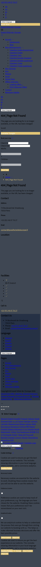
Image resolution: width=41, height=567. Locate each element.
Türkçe (13, 432)
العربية (15, 421)
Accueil (8, 39)
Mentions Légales (12, 92)
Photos (8, 73)
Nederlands (5, 432)
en (6, 9)
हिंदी (27, 426)
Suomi (21, 421)
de (6, 6)
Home (8, 177)
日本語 (32, 432)
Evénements (15, 42)
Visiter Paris (10, 79)
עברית (24, 429)
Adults (3, 148)
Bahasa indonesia (15, 429)
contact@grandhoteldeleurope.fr (14, 229)
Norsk (36, 429)
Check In (4, 143)
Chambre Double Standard (20, 58)
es (6, 12)
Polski (14, 434)
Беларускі (15, 426)
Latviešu (4, 424)
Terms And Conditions (23, 399)
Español (8, 343)
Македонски (13, 424)
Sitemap (35, 396)
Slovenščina (33, 437)
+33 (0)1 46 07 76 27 (9, 2)
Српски (18, 437)
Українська (24, 432)
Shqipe (25, 437)
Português (7, 434)
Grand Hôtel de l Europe (11, 27)
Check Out (5, 145)
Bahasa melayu (25, 424)
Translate (19, 448)
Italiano (8, 348)
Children (4, 159)
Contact (8, 89)
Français (8, 346)
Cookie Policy (6, 399)
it (6, 17)
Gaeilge (27, 421)
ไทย (18, 432)
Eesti (10, 421)
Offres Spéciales (12, 81)
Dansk (37, 418)
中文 (12, 440)
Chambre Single (16, 52)
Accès (7, 76)
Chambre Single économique (21, 50)
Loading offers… (16, 84)
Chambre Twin (15, 55)
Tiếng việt (21, 434)
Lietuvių (34, 421)
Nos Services (10, 68)
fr (5, 14)
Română (4, 437)
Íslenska (31, 429)
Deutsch (8, 338)
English (8, 340)
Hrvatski (4, 429)
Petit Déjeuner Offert (18, 87)
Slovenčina (5, 440)
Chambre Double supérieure (21, 60)
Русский (29, 434)
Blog (11, 44)
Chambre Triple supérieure (21, 66)
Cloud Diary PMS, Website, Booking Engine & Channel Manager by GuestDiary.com (19, 395)
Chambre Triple (16, 63)
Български (5, 426)
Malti (34, 424)
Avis (6, 71)
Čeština (22, 426)
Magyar (32, 426)
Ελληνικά (4, 421)
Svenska (11, 437)
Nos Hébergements (13, 47)
